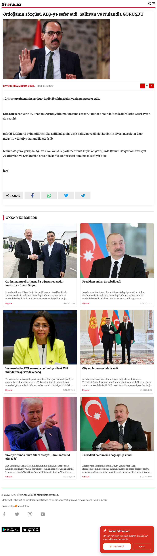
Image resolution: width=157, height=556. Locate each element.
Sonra (141, 546)
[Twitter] (17, 514)
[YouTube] (42, 514)
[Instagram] (30, 514)
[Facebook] (4, 514)
